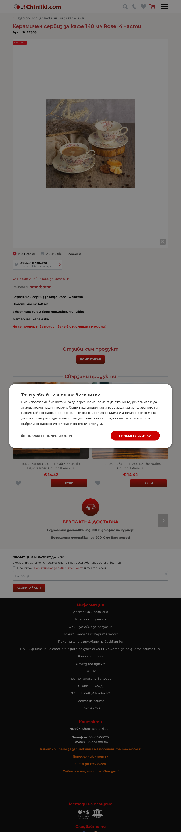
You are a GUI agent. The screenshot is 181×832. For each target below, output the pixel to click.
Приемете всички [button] (135, 435)
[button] (46, 435)
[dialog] (90, 416)
